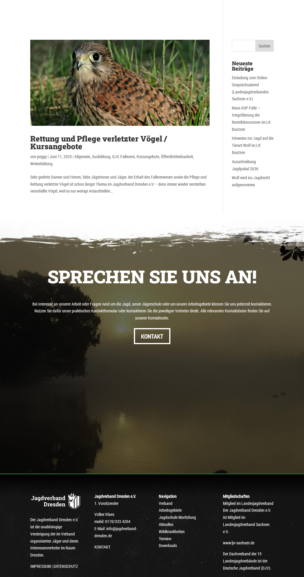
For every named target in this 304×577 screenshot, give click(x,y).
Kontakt (170, 17)
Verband (124, 9)
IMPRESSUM (40, 566)
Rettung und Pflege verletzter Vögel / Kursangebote (98, 142)
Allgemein (82, 156)
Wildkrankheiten (172, 531)
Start (102, 9)
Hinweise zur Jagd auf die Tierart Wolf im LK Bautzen (252, 145)
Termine (165, 538)
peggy (42, 156)
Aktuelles (107, 17)
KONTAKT (152, 336)
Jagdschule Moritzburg (231, 9)
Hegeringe (151, 9)
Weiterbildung (41, 163)
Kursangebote (148, 156)
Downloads (143, 17)
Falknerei (127, 156)
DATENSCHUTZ (65, 566)
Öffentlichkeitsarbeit (177, 156)
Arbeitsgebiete (184, 9)
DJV (115, 156)
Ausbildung (101, 156)
